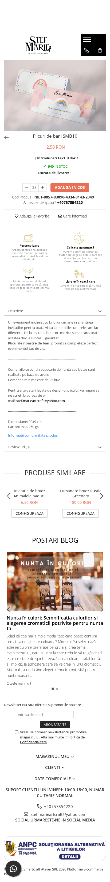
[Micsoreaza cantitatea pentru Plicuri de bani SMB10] (26, 187)
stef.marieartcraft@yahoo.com (40, 400)
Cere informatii (75, 216)
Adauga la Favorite (33, 216)
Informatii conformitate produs (33, 435)
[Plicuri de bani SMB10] (55, 95)
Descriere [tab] (15, 310)
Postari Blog (55, 540)
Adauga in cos (70, 187)
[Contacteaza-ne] (87, 50)
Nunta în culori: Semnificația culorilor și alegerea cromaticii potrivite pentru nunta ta (55, 623)
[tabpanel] (55, 95)
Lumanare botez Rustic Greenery (80, 493)
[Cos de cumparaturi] (100, 50)
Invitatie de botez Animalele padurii (30, 493)
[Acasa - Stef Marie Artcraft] (38, 45)
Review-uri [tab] (19, 446)
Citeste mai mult (19, 683)
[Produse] (88, 41)
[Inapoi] (4, 137)
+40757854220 (58, 806)
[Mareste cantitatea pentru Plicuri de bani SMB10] (42, 187)
